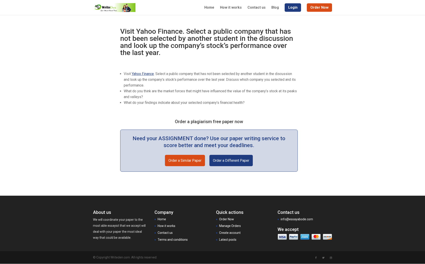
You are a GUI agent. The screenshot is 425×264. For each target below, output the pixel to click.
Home (209, 8)
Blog (275, 8)
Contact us (256, 8)
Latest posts (227, 239)
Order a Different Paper (231, 160)
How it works (231, 8)
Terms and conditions (173, 239)
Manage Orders (230, 226)
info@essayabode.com (297, 219)
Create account (230, 232)
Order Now (226, 219)
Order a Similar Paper (184, 160)
